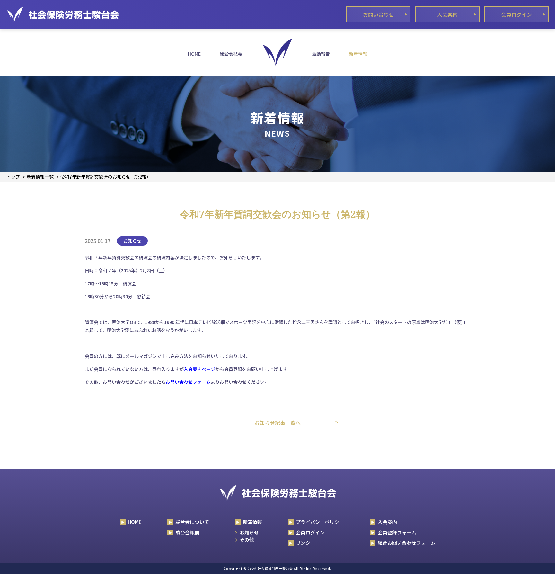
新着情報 (358, 53)
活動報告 (321, 53)
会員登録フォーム (397, 532)
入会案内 (447, 14)
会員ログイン (516, 14)
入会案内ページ (199, 369)
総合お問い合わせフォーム (407, 542)
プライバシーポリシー (320, 521)
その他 (247, 539)
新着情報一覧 (40, 177)
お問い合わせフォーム (188, 382)
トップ (13, 177)
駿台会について (192, 521)
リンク (303, 542)
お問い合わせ (378, 14)
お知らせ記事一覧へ (277, 422)
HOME (194, 53)
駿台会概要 (231, 53)
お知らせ (249, 532)
